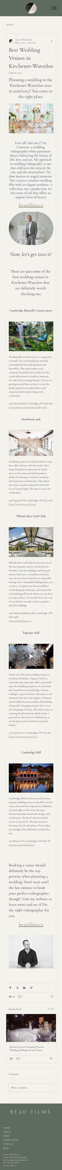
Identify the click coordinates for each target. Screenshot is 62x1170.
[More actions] (51, 41)
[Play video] (31, 656)
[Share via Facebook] (10, 987)
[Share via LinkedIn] (24, 987)
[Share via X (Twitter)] (17, 987)
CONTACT (8, 1144)
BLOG (6, 1148)
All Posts (9, 25)
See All (50, 1008)
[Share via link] (31, 987)
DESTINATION (10, 1140)
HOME (6, 1127)
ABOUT (7, 1132)
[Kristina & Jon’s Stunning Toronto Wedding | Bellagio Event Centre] (31, 1028)
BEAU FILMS (31, 1112)
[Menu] (54, 8)
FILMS (6, 1136)
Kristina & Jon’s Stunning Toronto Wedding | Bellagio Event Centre (27, 1048)
